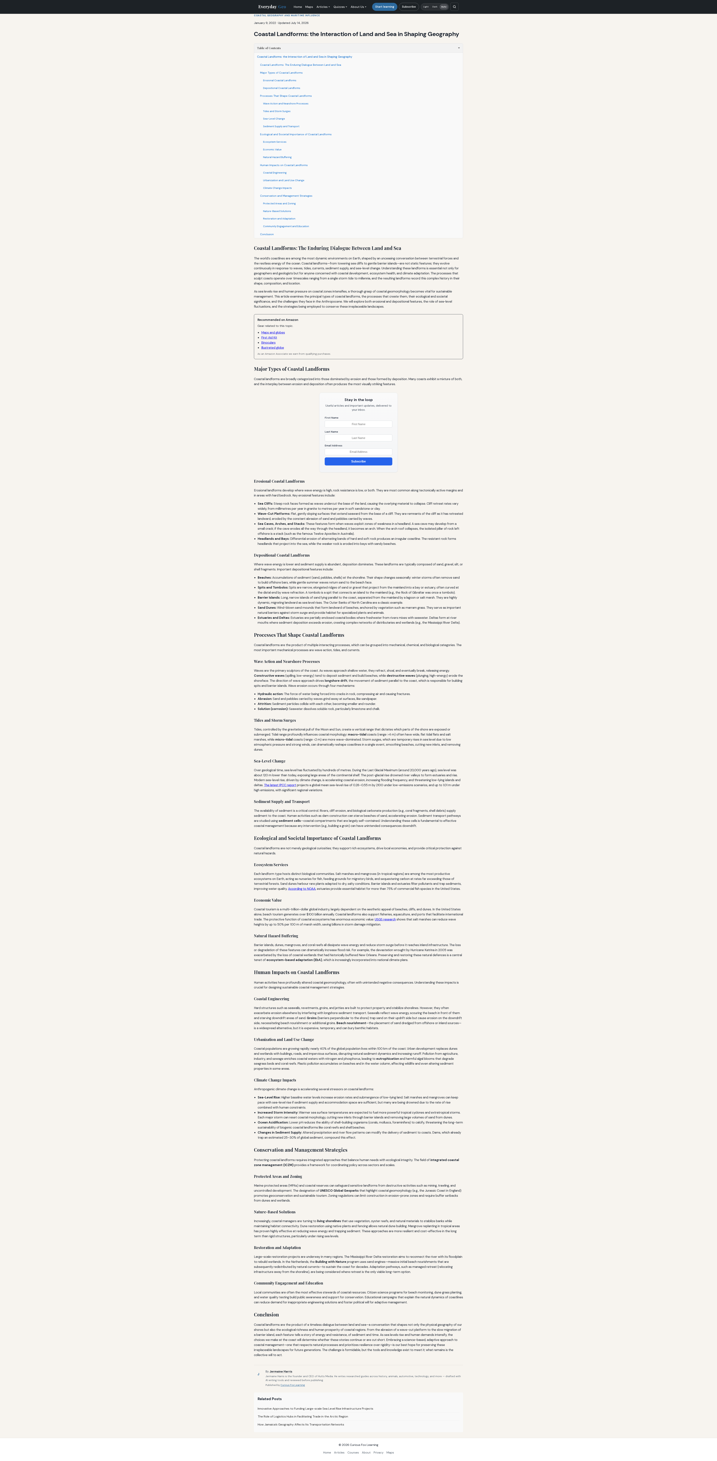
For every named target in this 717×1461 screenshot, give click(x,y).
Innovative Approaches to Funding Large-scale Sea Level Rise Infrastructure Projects (315, 1409)
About (366, 1452)
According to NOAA (302, 889)
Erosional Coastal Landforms (279, 80)
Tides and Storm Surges (277, 111)
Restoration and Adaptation (279, 218)
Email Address (333, 445)
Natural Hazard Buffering (277, 157)
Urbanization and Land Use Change (283, 180)
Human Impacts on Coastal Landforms (284, 165)
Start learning (384, 7)
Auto (443, 6)
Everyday (272, 6)
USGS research (385, 919)
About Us (357, 7)
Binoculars (268, 343)
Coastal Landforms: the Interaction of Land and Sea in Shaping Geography (304, 57)
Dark (434, 6)
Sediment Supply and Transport (281, 126)
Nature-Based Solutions (277, 211)
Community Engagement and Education (286, 226)
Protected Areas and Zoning (279, 203)
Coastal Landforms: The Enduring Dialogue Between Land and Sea (300, 64)
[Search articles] (454, 7)
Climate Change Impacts (277, 188)
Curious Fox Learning (292, 1385)
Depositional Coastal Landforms (281, 88)
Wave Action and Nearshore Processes (285, 103)
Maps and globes (273, 332)
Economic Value (272, 149)
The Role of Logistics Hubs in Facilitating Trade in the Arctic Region (303, 1416)
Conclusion (267, 234)
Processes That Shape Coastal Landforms (286, 95)
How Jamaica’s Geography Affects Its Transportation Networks (301, 1424)
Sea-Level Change (274, 118)
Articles (322, 7)
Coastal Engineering (275, 172)
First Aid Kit (269, 337)
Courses (353, 1452)
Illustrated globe (272, 348)
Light (426, 6)
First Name (331, 417)
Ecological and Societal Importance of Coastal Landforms (296, 134)
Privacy (379, 1452)
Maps (309, 7)
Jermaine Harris (281, 1371)
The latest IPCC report (280, 785)
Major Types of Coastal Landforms (281, 72)
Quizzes (339, 7)
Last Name (331, 431)
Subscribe (409, 7)
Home (298, 7)
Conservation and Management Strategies (286, 195)
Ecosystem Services (274, 141)
